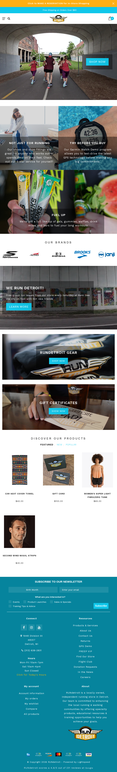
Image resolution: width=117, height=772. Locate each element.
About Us (85, 630)
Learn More (18, 306)
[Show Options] (54, 590)
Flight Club (85, 661)
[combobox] (32, 590)
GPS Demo (85, 646)
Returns (85, 641)
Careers (85, 677)
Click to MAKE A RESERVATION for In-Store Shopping (58, 3)
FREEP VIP (85, 651)
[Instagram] (31, 627)
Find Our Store (85, 656)
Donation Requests (85, 667)
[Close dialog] (114, 739)
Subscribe (101, 606)
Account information (31, 693)
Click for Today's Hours (31, 674)
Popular (71, 444)
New (59, 444)
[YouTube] (39, 627)
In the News (85, 672)
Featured (46, 444)
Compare (31, 709)
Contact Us (85, 635)
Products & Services (85, 625)
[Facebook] (24, 627)
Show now (58, 411)
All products (31, 714)
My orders (31, 698)
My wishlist (32, 703)
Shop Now (97, 61)
